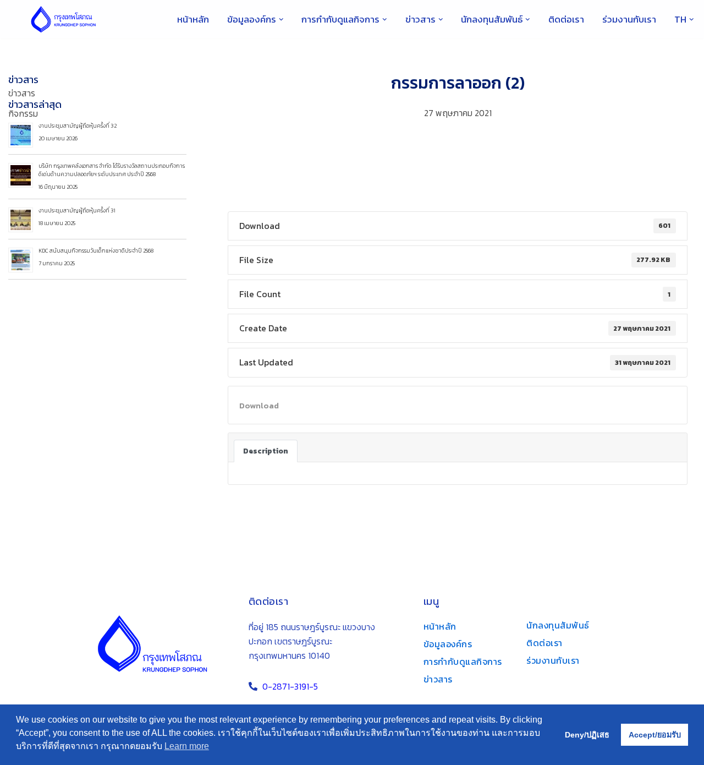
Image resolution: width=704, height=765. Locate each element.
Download (259, 405)
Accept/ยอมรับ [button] (655, 734)
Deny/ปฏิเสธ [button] (587, 734)
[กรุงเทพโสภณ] (63, 19)
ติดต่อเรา (566, 19)
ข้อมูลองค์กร (448, 644)
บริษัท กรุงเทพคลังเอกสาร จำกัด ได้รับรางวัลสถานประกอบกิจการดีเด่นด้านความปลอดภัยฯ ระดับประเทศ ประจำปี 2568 (111, 170)
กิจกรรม (23, 113)
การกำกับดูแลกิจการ (463, 661)
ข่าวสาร (23, 79)
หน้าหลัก (193, 19)
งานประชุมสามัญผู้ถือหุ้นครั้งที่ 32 (77, 126)
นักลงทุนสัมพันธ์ (558, 625)
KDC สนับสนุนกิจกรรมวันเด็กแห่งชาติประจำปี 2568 (95, 251)
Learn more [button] (186, 746)
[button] (281, 19)
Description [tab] (265, 450)
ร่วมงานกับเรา (629, 19)
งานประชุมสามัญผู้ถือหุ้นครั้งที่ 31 (77, 210)
